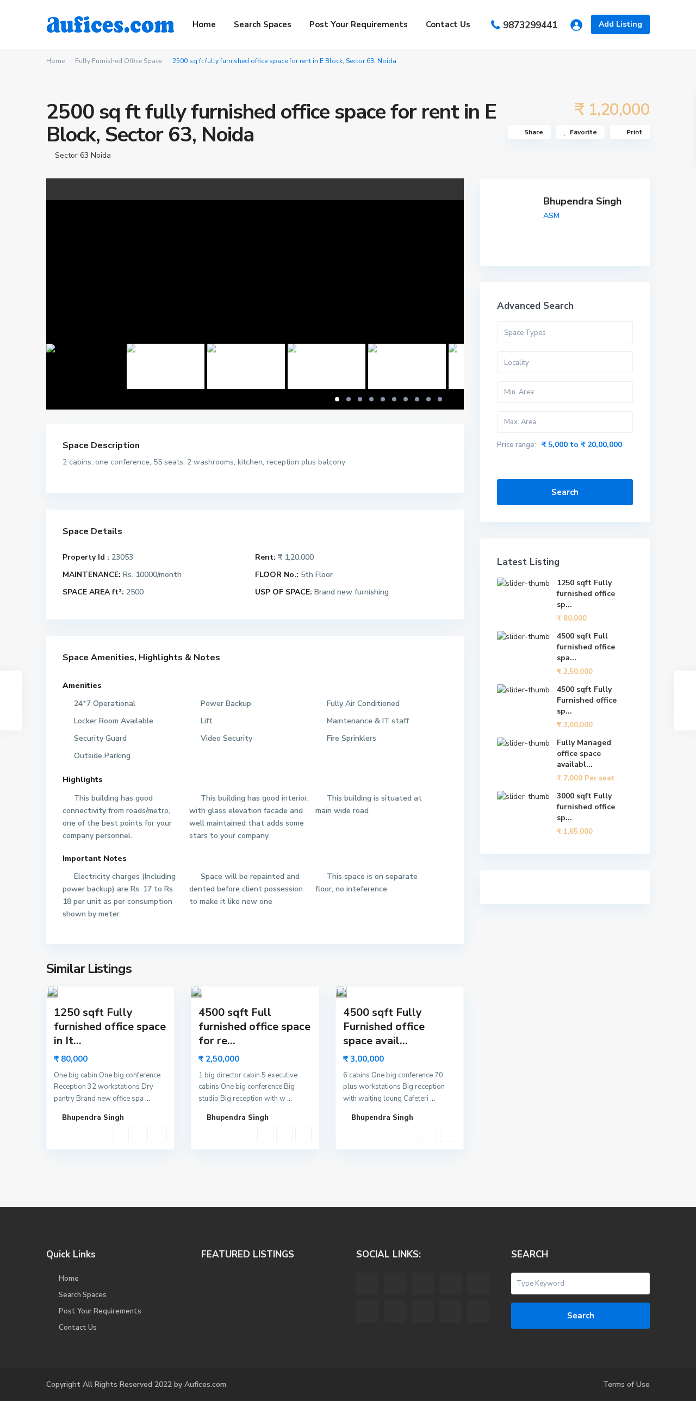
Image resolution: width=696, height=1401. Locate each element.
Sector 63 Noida (83, 155)
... (147, 1099)
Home (204, 24)
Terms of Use (626, 1384)
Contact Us (448, 24)
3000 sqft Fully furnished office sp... (586, 807)
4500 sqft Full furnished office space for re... (254, 1026)
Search (565, 492)
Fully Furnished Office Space (118, 61)
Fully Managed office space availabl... (584, 753)
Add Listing (620, 24)
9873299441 (530, 25)
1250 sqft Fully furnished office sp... (586, 594)
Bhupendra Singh (582, 201)
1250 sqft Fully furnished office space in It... (110, 1026)
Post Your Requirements (358, 24)
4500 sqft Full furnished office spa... (586, 647)
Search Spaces (262, 24)
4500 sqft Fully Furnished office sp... (587, 700)
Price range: (516, 445)
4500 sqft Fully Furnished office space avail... (384, 1026)
